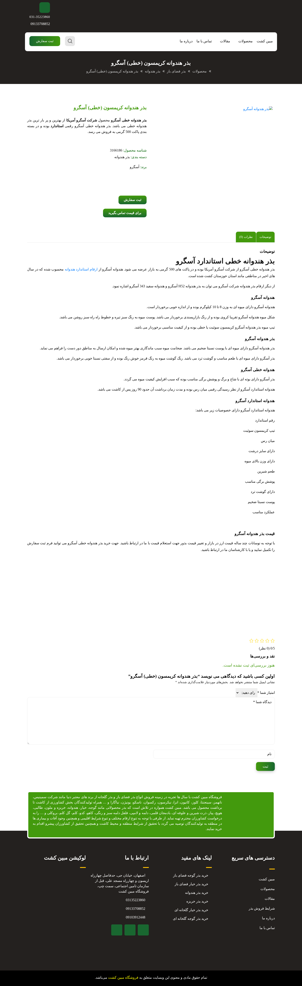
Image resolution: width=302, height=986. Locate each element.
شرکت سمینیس (46, 797)
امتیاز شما (266, 692)
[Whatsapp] (116, 929)
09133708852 (40, 24)
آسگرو (134, 167)
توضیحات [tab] (265, 237)
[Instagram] (130, 929)
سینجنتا (206, 802)
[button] (44, 41)
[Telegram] (143, 929)
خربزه (61, 807)
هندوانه (73, 807)
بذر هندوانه (122, 157)
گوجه (93, 807)
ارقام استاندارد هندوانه (81, 269)
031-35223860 (39, 17)
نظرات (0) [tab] (246, 237)
